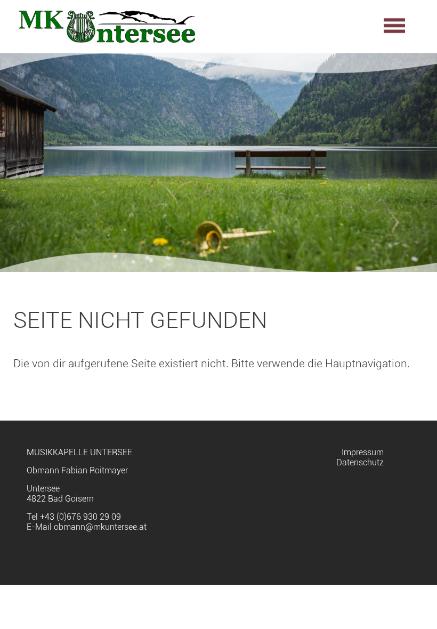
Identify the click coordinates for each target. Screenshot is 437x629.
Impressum (363, 452)
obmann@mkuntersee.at (100, 527)
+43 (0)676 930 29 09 (80, 517)
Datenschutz (360, 462)
